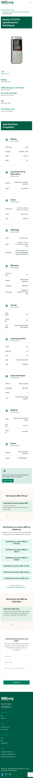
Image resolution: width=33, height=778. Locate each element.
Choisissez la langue (6, 704)
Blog (2, 715)
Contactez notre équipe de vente (16, 587)
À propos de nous (5, 727)
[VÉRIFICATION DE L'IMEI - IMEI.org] (7, 2)
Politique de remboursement (8, 756)
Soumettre (16, 682)
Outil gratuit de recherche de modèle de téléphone (16, 12)
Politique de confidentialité (7, 754)
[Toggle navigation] (30, 2)
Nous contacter (4, 729)
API (2, 740)
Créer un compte (8, 480)
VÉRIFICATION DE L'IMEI (7, 10)
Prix (2, 738)
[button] (8, 515)
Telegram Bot (4, 743)
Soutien (3, 718)
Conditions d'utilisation (6, 751)
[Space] (7, 698)
